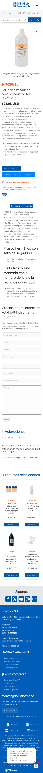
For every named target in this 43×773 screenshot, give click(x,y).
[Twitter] (14, 599)
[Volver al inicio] (21, 5)
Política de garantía (11, 690)
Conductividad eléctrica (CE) (18, 189)
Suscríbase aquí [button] (10, 711)
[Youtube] (21, 599)
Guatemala (34, 724)
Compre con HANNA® (12, 680)
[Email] (34, 599)
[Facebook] (8, 599)
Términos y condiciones (12, 661)
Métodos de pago (10, 683)
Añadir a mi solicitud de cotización (18, 175)
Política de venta (10, 686)
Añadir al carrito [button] (11, 524)
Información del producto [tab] (21, 206)
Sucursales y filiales (11, 668)
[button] (37, 5)
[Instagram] (27, 599)
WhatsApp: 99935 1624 (11, 646)
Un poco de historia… (11, 658)
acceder (10, 457)
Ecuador (34, 730)
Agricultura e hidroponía (18, 187)
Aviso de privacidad (11, 664)
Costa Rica (13, 730)
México (13, 724)
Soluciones (32, 187)
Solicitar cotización (11, 168)
